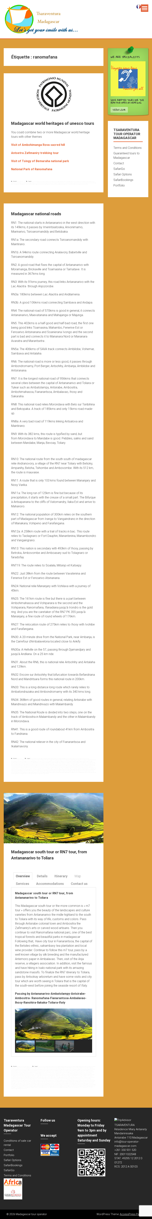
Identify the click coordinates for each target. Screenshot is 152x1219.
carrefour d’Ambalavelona (16, 762)
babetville (34, 761)
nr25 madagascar (83, 768)
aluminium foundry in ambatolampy (69, 1066)
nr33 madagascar (51, 769)
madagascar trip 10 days (52, 1080)
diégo (35, 762)
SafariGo (119, 169)
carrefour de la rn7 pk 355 (28, 762)
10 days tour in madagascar (44, 1066)
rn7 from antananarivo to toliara (86, 1081)
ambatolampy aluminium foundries (36, 1067)
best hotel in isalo (27, 1071)
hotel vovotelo (71, 1074)
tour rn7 (82, 1085)
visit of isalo (63, 1087)
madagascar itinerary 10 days (80, 1077)
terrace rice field (90, 1084)
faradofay (55, 762)
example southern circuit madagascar (48, 1073)
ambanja (44, 758)
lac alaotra (88, 763)
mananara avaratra (83, 765)
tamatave (46, 772)
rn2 (74, 770)
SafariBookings (123, 180)
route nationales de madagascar (82, 770)
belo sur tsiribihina (66, 761)
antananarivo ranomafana (23, 1069)
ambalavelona (38, 758)
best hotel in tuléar (72, 1071)
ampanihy (41, 759)
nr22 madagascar (66, 768)
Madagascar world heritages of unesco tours (52, 123)
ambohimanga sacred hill (52, 181)
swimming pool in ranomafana (67, 1084)
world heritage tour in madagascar (67, 184)
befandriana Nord (53, 761)
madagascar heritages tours (53, 182)
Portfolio (119, 185)
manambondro (75, 765)
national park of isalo (90, 1080)
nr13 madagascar (47, 768)
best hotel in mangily (36, 1071)
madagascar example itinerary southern (19, 1077)
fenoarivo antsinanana (73, 762)
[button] (21, 1024)
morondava (64, 766)
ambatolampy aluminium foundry (52, 1067)
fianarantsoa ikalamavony (89, 762)
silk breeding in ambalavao (54, 1082)
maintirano (49, 765)
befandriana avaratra (45, 761)
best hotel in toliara (64, 1071)
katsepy (52, 763)
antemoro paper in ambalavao (68, 1069)
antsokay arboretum (40, 1070)
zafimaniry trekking (84, 184)
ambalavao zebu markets (23, 1067)
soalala (33, 772)
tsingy (35, 184)
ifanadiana (22, 763)
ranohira (37, 1081)
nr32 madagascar (43, 769)
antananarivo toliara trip (57, 1069)
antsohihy (23, 761)
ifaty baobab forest (80, 1074)
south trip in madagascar (22, 1084)
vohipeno (47, 773)
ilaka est (34, 763)
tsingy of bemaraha (41, 184)
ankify (73, 759)
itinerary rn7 (54, 1075)
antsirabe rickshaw (21, 1070)
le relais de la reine (77, 1075)
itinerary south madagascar (63, 1075)
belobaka (72, 761)
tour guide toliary (65, 1085)
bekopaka (60, 761)
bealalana (38, 761)
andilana (59, 759)
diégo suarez (40, 762)
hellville (17, 763)
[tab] (22, 876)
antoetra (60, 181)
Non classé (19, 758)
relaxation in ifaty (74, 1081)
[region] (53, 1030)
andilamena (54, 759)
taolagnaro (50, 772)
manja (34, 766)
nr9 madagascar (37, 770)
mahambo (39, 765)
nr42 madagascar (91, 769)
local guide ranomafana (87, 1075)
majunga (58, 765)
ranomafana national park (28, 184)
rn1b (72, 770)
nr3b (75, 769)
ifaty (75, 1074)
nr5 (12, 770)
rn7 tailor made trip (25, 1082)
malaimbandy (64, 765)
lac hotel (71, 1075)
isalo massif (36, 1075)
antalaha (77, 759)
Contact (118, 163)
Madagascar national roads (36, 214)
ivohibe (48, 763)
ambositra (21, 759)
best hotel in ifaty (20, 1071)
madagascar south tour (64, 1078)
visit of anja (30, 1087)
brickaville (90, 761)
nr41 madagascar (83, 769)
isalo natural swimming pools (45, 1075)
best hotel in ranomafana (55, 1071)
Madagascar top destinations (23, 1066)
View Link (119, 110)
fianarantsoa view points (28, 1074)
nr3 (12, 769)
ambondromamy (15, 759)
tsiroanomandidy (76, 772)
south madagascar (72, 1082)
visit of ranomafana (81, 1087)
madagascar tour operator (41, 1080)
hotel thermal (65, 1074)
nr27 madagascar (91, 768)
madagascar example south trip (35, 1077)
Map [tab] (78, 876)
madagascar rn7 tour (26, 1078)
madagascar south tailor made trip (51, 1078)
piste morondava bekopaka (53, 770)
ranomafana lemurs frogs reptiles (52, 1081)
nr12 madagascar (30, 768)
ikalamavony (29, 763)
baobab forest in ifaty (52, 1070)
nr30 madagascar (17, 769)
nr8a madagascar (29, 770)
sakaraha (91, 770)
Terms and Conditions (127, 148)
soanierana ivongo (40, 772)
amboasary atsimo (69, 758)
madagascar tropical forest (64, 1080)
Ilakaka (27, 1075)
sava (31, 772)
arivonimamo (28, 761)
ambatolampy (49, 758)
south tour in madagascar (81, 1082)
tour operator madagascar (74, 1085)
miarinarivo (49, 766)
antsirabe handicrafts (84, 1069)
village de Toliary (19, 773)
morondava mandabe (72, 766)
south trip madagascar (33, 1084)
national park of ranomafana (81, 182)
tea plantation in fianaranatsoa (80, 1084)
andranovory (64, 759)
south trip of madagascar (44, 1084)
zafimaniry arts (24, 1088)
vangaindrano (86, 772)
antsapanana (92, 759)
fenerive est (65, 762)
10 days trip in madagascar (56, 1066)
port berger (62, 770)
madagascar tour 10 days (29, 1080)
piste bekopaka (44, 770)
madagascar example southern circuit (51, 1077)
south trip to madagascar (55, 1084)
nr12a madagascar (38, 768)
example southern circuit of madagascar (66, 1073)
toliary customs (28, 1085)
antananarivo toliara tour (46, 1069)
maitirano (54, 765)
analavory (45, 759)
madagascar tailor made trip (17, 1080)
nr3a (73, 769)
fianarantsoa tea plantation (16, 1074)
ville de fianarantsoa (27, 773)
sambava (27, 772)
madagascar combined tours (23, 182)
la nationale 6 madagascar (71, 763)
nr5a (14, 770)
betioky (79, 761)
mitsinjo (54, 766)
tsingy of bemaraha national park (52, 184)
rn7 (79, 1081)
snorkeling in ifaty (63, 1082)
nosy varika (79, 766)
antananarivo (82, 759)
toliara (64, 772)
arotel (46, 1070)
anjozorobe (69, 759)
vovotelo (18, 1088)
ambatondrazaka (56, 758)
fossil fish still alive (37, 1074)
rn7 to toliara (32, 1082)
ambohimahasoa (84, 758)
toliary (67, 772)
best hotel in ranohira (44, 1071)
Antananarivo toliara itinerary (35, 1069)
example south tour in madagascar (32, 1073)
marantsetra (38, 766)
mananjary (13, 766)
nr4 (77, 769)
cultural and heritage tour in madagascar (78, 181)
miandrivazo (44, 766)
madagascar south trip (85, 1078)
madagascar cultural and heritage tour (38, 182)
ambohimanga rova (42, 181)
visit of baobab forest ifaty (56, 1087)
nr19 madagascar (56, 768)
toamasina (55, 772)
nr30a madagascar (25, 769)
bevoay (86, 761)
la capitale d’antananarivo (59, 763)
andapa (49, 759)
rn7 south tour (18, 1082)
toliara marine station (20, 1085)
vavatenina (13, 773)
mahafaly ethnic (73, 1080)
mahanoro (44, 765)
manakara (69, 765)
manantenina (19, 766)
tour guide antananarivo (37, 1085)
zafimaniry (77, 184)
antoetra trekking (66, 181)
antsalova (87, 759)
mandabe (24, 766)
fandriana (51, 762)
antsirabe (13, 761)
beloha (76, 761)
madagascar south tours (74, 1078)
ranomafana (19, 184)
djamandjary (45, 762)
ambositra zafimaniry (85, 1067)
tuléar (82, 772)
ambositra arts (67, 1067)
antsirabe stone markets (30, 1070)
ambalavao (32, 758)
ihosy (26, 763)
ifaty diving (87, 1074)
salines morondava (21, 772)
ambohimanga (35, 181)
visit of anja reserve (46, 1087)
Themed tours (20, 181)
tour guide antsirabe (46, 1085)
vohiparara (42, 773)
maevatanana (28, 765)
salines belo (13, 772)
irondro (45, 763)
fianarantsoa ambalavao (86, 1073)
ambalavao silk (14, 1067)
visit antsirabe (17, 1087)
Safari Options (122, 174)
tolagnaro (60, 772)
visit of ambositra (23, 1087)
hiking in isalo (59, 1074)
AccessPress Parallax (133, 1214)
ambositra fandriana (28, 759)
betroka (82, 761)
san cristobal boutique (43, 1082)
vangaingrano (93, 772)
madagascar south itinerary (37, 1078)
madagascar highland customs (66, 1077)
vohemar (34, 773)
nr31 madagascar (34, 769)
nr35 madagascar (68, 769)
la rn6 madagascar (81, 763)
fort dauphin (13, 763)
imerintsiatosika (40, 763)
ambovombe (35, 759)
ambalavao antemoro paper (89, 1066)
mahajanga (34, 765)
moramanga (59, 766)
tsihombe (71, 772)
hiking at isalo (54, 1074)
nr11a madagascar (21, 768)
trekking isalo (87, 1085)
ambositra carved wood (76, 1067)
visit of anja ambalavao (37, 1087)
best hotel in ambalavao (62, 1070)
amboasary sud (76, 758)
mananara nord (90, 765)
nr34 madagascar (59, 769)
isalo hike (31, 1075)
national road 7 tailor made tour (17, 1081)
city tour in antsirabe (85, 1071)
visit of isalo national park (71, 1087)
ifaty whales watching (18, 1075)
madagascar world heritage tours (67, 182)
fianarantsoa (80, 762)
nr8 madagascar (21, 770)
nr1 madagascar (86, 766)
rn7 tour (36, 1082)
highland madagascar (46, 1074)
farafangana (60, 762)
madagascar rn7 (17, 1078)
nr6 (16, 770)
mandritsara (29, 766)
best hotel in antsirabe (82, 1070)
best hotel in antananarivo (72, 1070)
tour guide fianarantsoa (56, 1085)
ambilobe (62, 758)
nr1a (61, 768)
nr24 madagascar (75, 768)
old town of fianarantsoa (30, 1081)
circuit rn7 (79, 1071)
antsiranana (18, 761)
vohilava (37, 773)
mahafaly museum (81, 1080)
